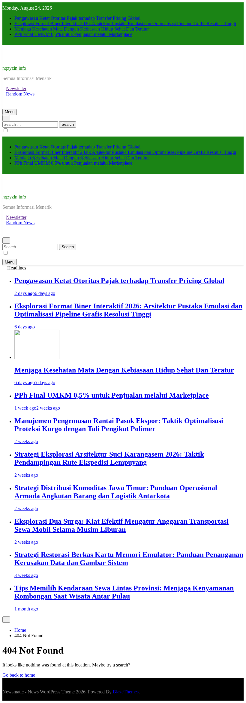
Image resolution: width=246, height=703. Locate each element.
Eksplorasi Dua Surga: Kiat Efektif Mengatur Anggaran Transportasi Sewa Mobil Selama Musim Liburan (121, 525)
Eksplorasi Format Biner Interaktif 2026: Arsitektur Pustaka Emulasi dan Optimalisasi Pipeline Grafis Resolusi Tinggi (125, 23)
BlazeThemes (126, 691)
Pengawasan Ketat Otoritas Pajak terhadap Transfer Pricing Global (77, 18)
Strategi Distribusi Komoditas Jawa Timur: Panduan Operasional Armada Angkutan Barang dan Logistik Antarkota (115, 492)
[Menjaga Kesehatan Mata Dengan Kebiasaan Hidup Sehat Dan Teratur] (36, 357)
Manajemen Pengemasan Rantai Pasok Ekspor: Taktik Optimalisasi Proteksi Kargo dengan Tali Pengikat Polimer (118, 425)
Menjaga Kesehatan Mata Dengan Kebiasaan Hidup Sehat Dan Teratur (81, 28)
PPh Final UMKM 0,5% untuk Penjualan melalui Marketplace (73, 34)
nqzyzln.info (14, 68)
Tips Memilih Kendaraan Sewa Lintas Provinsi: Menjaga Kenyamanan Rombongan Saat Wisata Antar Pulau (124, 592)
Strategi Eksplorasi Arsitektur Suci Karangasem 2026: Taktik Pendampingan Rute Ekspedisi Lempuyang (109, 458)
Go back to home (18, 675)
